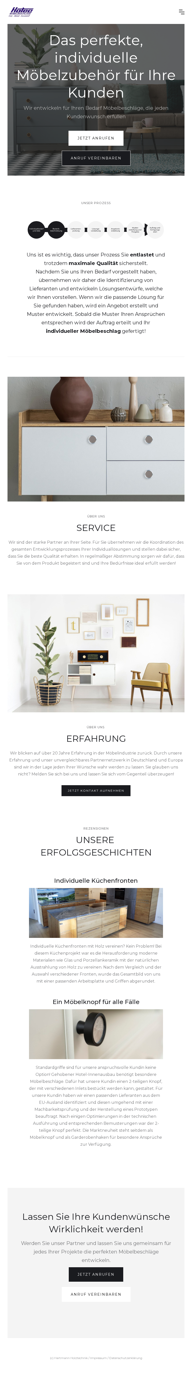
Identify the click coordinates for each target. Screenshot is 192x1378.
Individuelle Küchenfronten (96, 880)
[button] (181, 12)
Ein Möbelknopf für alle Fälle (96, 1001)
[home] (90, 12)
